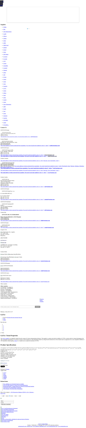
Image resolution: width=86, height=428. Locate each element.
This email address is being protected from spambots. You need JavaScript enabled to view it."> (16, 136)
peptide (4, 375)
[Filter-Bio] (3, 416)
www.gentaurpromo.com (52, 426)
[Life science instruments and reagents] (9, 410)
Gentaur (5, 376)
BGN (7, 396)
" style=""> (42, 154)
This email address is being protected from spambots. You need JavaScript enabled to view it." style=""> (25, 145)
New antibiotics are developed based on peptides (13, 384)
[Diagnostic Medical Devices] (7, 412)
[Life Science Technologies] (7, 420)
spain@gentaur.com (49, 227)
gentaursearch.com (22, 426)
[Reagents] (3, 413)
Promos (7, 369)
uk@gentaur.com (49, 186)
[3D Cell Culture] (4, 414)
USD (20, 396)
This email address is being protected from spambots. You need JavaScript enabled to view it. (20, 154)
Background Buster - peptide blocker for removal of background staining (18, 386)
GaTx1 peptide (5, 338)
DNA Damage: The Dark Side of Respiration (12, 388)
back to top (3, 393)
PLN (16, 396)
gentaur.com (29, 426)
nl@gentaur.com (48, 210)
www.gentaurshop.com (63, 426)
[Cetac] (2, 418)
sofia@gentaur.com (55, 145)
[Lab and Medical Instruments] (7, 409)
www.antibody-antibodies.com (39, 426)
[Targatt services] (4, 415)
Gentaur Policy (44, 423)
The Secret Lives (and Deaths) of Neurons (12, 387)
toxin (4, 373)
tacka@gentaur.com (45, 261)
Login (39, 423)
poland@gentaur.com (49, 199)
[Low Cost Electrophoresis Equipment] (9, 408)
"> (40, 270)
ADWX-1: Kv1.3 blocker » (28, 392)
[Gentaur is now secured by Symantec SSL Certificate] (43, 301)
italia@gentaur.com (45, 220)
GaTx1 (15, 340)
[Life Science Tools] (5, 421)
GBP (3, 396)
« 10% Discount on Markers (16, 392)
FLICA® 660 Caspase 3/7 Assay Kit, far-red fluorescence (15, 385)
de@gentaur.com (58, 168)
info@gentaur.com (34, 136)
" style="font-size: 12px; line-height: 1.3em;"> (49, 170)
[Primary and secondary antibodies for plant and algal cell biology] (15, 419)
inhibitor (5, 377)
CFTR (4, 378)
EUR (12, 396)
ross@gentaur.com (52, 172)
